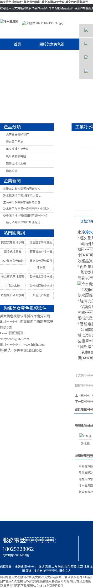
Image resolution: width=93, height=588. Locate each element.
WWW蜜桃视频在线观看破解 (42, 581)
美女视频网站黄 (21, 577)
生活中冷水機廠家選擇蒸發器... (22, 202)
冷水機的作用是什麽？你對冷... (27, 209)
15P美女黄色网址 (12, 261)
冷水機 (85, 443)
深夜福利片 (75, 577)
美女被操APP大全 (17, 149)
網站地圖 (5, 577)
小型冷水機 (12, 286)
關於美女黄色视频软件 (51, 46)
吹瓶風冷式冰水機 (12, 295)
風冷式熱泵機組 (16, 156)
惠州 (48, 566)
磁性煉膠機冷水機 (41, 286)
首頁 (17, 44)
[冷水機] (85, 436)
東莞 (67, 566)
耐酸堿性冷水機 (16, 163)
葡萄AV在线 (34, 586)
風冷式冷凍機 (12, 251)
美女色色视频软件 (17, 134)
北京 (80, 566)
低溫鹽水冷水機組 (41, 242)
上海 (54, 566)
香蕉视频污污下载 (15, 586)
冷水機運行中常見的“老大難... (22, 195)
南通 (28, 571)
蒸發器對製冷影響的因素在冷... (22, 189)
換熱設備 (11, 171)
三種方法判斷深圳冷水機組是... (22, 222)
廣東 (61, 566)
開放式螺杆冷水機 (12, 242)
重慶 (74, 566)
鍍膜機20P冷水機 (41, 251)
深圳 (41, 566)
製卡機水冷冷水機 (41, 276)
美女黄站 (38, 577)
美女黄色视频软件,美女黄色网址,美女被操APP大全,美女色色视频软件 (44, 2)
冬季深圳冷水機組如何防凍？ (26, 215)
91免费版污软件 (53, 586)
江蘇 (86, 566)
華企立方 (65, 571)
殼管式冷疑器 (41, 295)
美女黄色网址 (14, 141)
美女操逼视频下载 (55, 577)
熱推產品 (5, 566)
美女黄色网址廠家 (12, 276)
